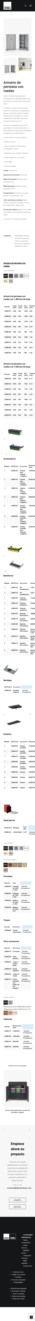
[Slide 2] (25, 64)
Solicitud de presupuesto (19, 1288)
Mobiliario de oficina (21, 246)
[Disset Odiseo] (7, 6)
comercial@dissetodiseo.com (19, 1188)
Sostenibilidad (18, 1282)
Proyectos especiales (18, 1280)
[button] (30, 5)
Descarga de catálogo (19, 1291)
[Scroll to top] (31, 1317)
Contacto (19, 1277)
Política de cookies (19, 1299)
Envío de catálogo (18, 1294)
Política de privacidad (18, 1296)
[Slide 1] (10, 66)
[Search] (24, 6)
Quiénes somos (19, 1272)
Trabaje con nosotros (18, 1274)
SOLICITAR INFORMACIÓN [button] (17, 1200)
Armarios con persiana (22, 243)
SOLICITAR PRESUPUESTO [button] (17, 1207)
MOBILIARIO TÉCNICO (22, 236)
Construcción (27, 1266)
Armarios (18, 238)
